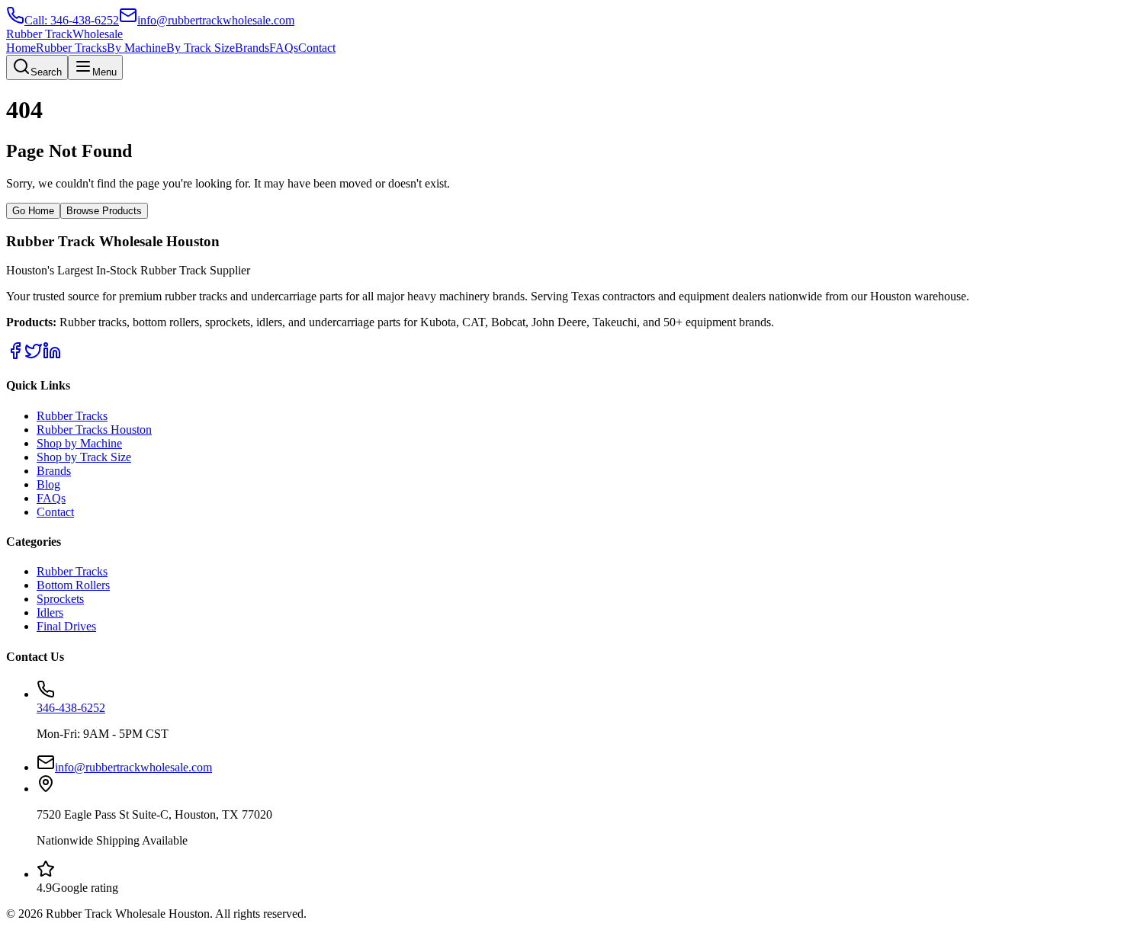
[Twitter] (33, 355)
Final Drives (66, 626)
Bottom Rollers (73, 585)
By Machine (136, 47)
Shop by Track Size (84, 456)
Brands (252, 47)
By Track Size (200, 47)
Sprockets (60, 598)
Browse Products (104, 210)
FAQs (283, 47)
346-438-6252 (71, 707)
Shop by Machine (79, 443)
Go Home (33, 210)
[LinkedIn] (52, 355)
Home (21, 47)
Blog (48, 484)
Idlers (50, 612)
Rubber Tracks (71, 47)
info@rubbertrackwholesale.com (133, 767)
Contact (317, 47)
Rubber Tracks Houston (94, 429)
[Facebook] (15, 355)
